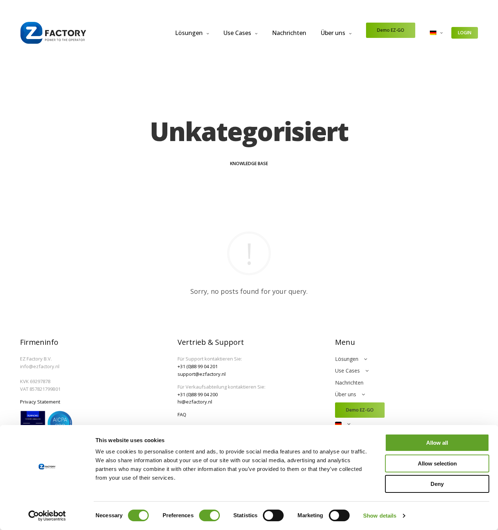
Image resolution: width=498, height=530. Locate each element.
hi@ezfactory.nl (195, 401)
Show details (379, 516)
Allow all (437, 443)
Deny (437, 484)
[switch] (209, 515)
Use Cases (237, 33)
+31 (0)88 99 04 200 (198, 394)
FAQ (182, 414)
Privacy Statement (40, 401)
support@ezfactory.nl (202, 374)
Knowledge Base (249, 163)
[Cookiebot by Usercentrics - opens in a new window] (47, 515)
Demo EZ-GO (390, 30)
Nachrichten (289, 33)
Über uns (333, 33)
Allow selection (437, 463)
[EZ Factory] (53, 33)
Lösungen (189, 33)
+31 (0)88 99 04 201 (198, 366)
